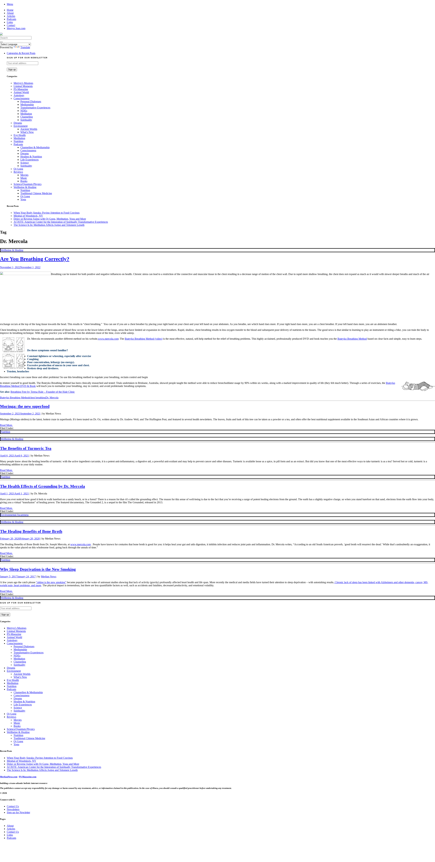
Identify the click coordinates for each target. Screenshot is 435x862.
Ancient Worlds (28, 129)
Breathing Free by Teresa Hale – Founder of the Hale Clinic (43, 391)
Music (23, 178)
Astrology (19, 95)
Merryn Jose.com (16, 28)
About (10, 13)
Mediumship (27, 104)
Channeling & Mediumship (35, 147)
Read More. (6, 425)
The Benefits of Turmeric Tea (25, 448)
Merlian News (48, 576)
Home (10, 10)
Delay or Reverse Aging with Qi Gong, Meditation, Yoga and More (50, 218)
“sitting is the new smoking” (51, 582)
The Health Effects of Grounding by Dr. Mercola (42, 486)
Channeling (26, 116)
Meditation (26, 113)
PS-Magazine (21, 89)
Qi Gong (18, 168)
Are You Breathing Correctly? (34, 259)
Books (23, 181)
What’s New (27, 132)
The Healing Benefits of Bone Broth (31, 531)
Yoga (23, 199)
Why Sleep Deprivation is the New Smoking (38, 569)
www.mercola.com (108, 338)
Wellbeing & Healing (25, 187)
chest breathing (37, 397)
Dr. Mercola (52, 397)
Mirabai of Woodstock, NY (28, 215)
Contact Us (13, 806)
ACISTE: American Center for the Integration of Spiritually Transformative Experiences (61, 221)
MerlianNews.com (8, 776)
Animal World (21, 92)
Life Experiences (29, 159)
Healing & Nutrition (31, 156)
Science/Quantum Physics (27, 184)
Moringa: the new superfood (24, 406)
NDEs (23, 110)
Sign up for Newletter (18, 812)
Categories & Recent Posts (21, 53)
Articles (11, 16)
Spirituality (26, 119)
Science (24, 162)
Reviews (18, 171)
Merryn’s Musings (23, 83)
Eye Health (20, 135)
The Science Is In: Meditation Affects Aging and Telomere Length (49, 224)
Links (10, 22)
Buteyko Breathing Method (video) (143, 338)
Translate (25, 47)
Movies (24, 174)
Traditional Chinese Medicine (36, 193)
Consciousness (21, 98)
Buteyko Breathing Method (352, 338)
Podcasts (11, 19)
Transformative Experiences (35, 107)
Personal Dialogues (30, 101)
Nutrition (18, 141)
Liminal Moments (23, 86)
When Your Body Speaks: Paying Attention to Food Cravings (47, 212)
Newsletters (13, 809)
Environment (21, 126)
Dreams (18, 122)
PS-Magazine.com (27, 776)
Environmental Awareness (15, 514)
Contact (11, 25)
